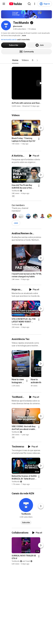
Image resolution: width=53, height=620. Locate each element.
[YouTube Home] (15, 4)
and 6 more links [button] (23, 40)
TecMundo (16, 191)
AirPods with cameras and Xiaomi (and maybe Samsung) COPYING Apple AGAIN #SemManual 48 (26, 103)
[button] (37, 60)
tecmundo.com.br (10, 40)
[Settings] (34, 3)
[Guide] (3, 3)
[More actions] (39, 139)
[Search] (29, 3)
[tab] (15, 60)
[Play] (40, 83)
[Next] (40, 128)
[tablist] (26, 60)
